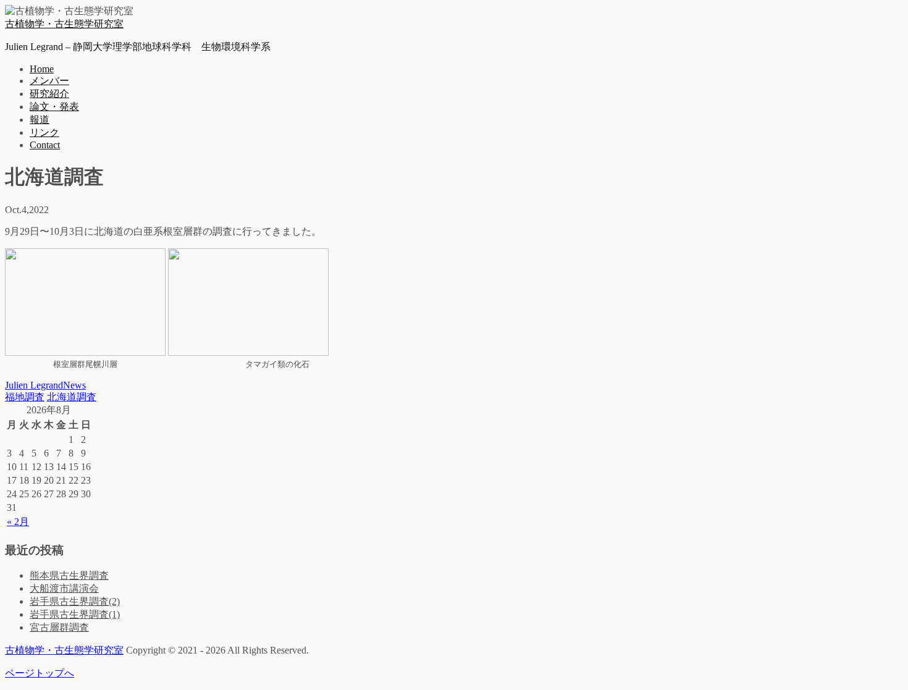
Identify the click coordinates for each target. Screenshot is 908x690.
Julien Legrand (34, 385)
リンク (44, 132)
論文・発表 (54, 106)
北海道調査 (71, 397)
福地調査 (24, 397)
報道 (39, 119)
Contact (45, 145)
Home (42, 69)
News (74, 385)
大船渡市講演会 (64, 588)
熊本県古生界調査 (69, 575)
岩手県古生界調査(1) (75, 614)
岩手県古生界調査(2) (75, 601)
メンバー (49, 80)
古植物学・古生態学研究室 (64, 24)
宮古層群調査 (59, 627)
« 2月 (18, 521)
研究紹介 (49, 93)
